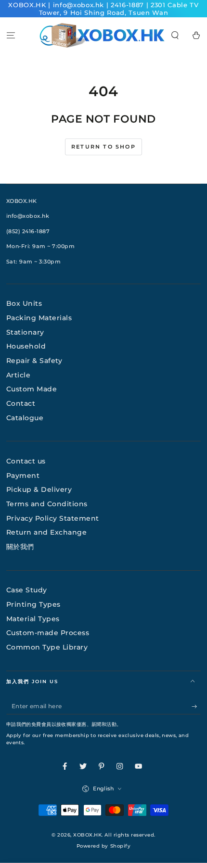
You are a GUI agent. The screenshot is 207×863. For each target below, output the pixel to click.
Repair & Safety (34, 360)
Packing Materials (39, 318)
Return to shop (103, 146)
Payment (23, 475)
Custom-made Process (48, 633)
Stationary (25, 332)
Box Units (24, 303)
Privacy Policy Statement (52, 518)
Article (18, 375)
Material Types (33, 619)
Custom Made (31, 389)
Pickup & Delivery (39, 489)
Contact (21, 403)
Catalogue (25, 418)
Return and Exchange (46, 532)
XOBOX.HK (87, 835)
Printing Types (33, 604)
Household (26, 346)
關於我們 (20, 546)
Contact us (26, 461)
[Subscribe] (196, 706)
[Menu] (10, 35)
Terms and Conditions (47, 504)
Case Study (26, 590)
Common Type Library (47, 647)
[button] (175, 35)
